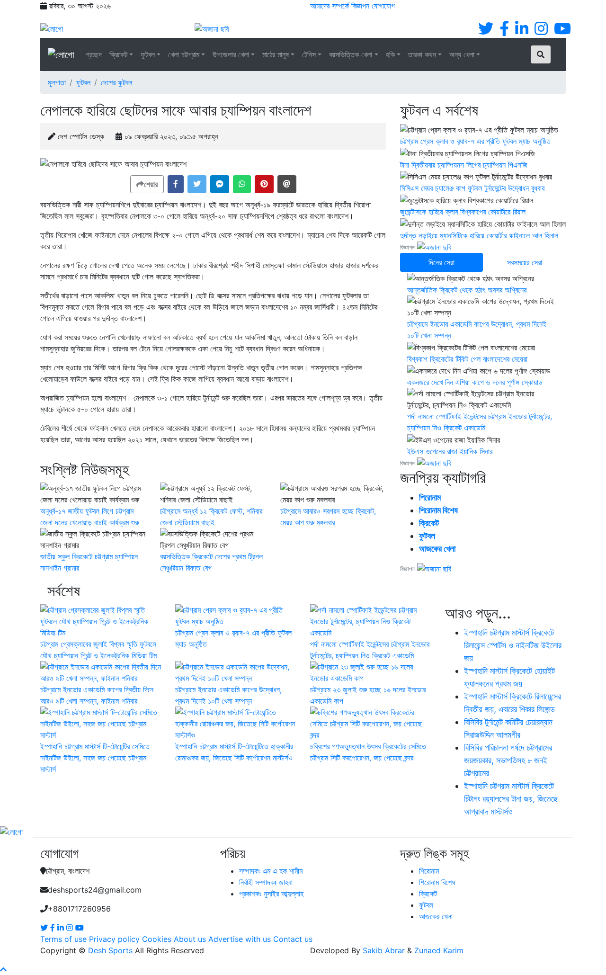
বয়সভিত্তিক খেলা (350, 54)
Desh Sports (110, 950)
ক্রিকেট (118, 54)
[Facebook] (504, 31)
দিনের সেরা (441, 262)
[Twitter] (485, 31)
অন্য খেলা (461, 54)
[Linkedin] (521, 31)
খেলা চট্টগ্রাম (183, 54)
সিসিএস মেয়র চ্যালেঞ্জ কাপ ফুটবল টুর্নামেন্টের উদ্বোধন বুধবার (472, 188)
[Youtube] (562, 31)
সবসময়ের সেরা (524, 262)
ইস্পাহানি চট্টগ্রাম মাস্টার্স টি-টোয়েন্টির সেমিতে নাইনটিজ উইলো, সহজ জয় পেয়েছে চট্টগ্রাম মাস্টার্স (95, 758)
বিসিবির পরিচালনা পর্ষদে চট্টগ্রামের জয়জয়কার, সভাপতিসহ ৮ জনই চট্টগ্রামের (508, 760)
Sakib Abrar (384, 950)
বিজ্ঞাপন (360, 5)
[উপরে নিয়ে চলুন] (3, 969)
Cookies (156, 939)
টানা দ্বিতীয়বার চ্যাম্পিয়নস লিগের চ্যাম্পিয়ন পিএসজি (463, 165)
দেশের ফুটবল (116, 82)
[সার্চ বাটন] (541, 54)
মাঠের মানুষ (275, 54)
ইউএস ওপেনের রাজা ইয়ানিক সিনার (449, 451)
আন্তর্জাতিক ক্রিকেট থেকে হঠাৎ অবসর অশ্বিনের (466, 290)
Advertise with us (239, 939)
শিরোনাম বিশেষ (438, 510)
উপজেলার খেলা (231, 54)
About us (190, 939)
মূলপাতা (57, 82)
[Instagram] (541, 31)
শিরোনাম (430, 497)
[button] (176, 184)
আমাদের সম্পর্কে (329, 5)
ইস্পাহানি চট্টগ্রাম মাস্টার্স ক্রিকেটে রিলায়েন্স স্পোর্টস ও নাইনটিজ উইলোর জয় (512, 645)
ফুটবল (148, 54)
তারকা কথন (422, 54)
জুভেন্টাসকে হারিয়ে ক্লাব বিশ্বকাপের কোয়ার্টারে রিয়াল (463, 211)
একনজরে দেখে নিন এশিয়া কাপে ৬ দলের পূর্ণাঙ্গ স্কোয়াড (475, 382)
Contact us (292, 939)
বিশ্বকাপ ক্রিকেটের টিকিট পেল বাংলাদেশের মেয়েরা (467, 359)
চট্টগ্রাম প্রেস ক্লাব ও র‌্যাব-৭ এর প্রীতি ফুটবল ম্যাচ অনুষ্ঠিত (475, 141)
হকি (390, 54)
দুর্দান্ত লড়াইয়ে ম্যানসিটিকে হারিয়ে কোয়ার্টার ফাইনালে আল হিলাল (479, 235)
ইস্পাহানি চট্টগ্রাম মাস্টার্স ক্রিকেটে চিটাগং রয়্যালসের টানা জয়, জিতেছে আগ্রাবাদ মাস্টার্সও (511, 798)
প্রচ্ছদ (94, 54)
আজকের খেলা (437, 549)
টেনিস (309, 54)
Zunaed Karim (438, 950)
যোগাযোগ (383, 5)
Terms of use (63, 939)
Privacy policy (114, 939)
